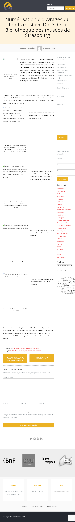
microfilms (60, 212)
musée (30, 351)
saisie (59, 247)
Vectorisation (61, 252)
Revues (59, 244)
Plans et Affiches (62, 233)
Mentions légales (37, 506)
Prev (4, 461)
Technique (60, 249)
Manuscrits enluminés (64, 210)
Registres (60, 241)
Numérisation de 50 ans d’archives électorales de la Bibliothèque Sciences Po (15, 358)
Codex (59, 194)
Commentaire (9, 377)
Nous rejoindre (52, 506)
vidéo (59, 254)
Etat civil (60, 199)
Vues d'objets (61, 257)
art (10, 351)
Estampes (15, 348)
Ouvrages (22, 348)
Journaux (60, 202)
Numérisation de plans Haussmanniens (41, 358)
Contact (24, 506)
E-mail (23, 404)
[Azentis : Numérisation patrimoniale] (8, 10)
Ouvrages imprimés (32, 348)
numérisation (37, 351)
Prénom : (60, 159)
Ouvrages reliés (62, 223)
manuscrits (60, 207)
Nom (5, 404)
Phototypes (61, 231)
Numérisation (61, 215)
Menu (50, 4)
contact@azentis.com (61, 492)
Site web (40, 404)
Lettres (59, 204)
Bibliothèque (16, 351)
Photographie (61, 228)
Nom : (59, 165)
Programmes (61, 236)
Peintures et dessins (64, 225)
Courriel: (59, 171)
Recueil (59, 239)
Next (67, 461)
